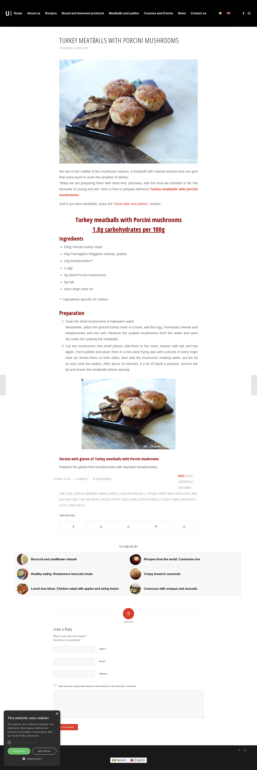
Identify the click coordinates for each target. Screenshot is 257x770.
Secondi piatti (81, 48)
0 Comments (81, 479)
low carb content (156, 493)
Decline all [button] (44, 751)
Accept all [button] (19, 751)
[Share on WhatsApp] (128, 527)
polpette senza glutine (124, 499)
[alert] (32, 738)
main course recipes (179, 493)
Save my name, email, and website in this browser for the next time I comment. (97, 686)
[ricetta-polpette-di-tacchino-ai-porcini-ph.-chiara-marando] (128, 112)
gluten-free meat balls (132, 493)
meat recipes (93, 499)
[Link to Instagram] (249, 13)
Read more (33, 735)
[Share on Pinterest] (156, 527)
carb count (65, 493)
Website (103, 674)
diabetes (113, 493)
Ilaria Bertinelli (104, 479)
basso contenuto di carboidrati (185, 482)
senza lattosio (76, 505)
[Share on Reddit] (184, 527)
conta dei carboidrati (85, 493)
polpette (105, 499)
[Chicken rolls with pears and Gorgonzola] (3, 385)
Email (102, 661)
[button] (32, 758)
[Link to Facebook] (243, 13)
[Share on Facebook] (73, 527)
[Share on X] (101, 527)
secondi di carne (169, 499)
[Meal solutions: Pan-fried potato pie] (254, 385)
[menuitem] (18, 13)
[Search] (212, 13)
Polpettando (65, 48)
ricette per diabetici (148, 499)
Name (102, 648)
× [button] (57, 713)
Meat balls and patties (131, 204)
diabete (103, 493)
